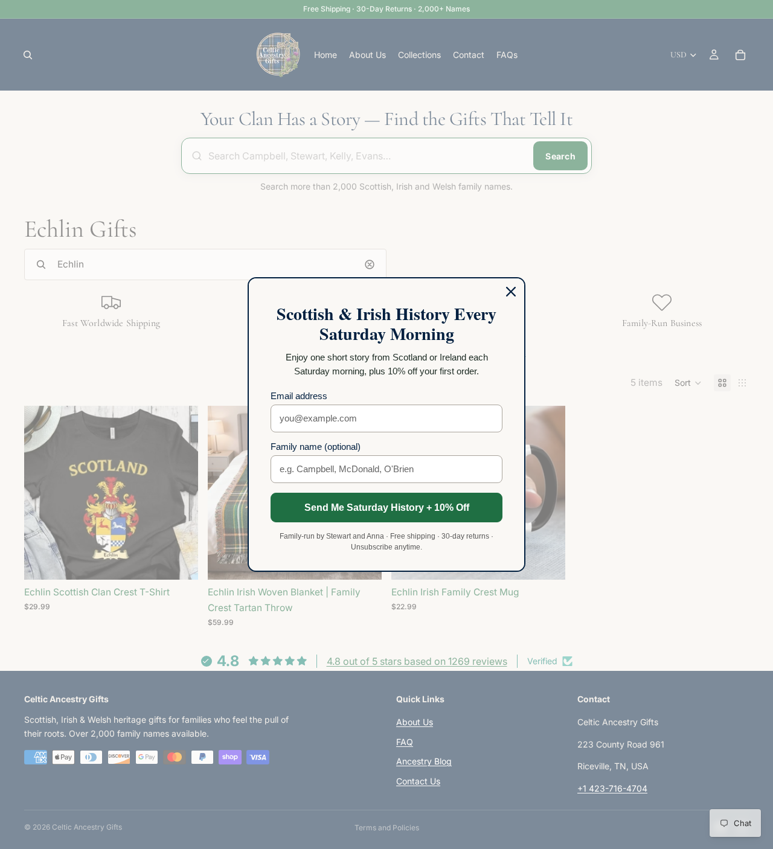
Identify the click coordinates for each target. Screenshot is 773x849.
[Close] (510, 291)
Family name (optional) (316, 446)
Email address (299, 396)
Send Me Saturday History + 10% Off (386, 507)
